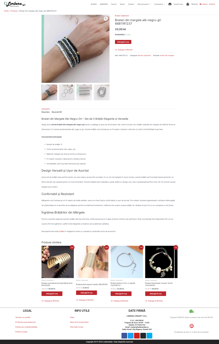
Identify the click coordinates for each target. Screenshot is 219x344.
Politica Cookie (21, 332)
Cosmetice (158, 4)
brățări (61, 231)
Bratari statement (122, 16)
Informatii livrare (76, 327)
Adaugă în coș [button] (52, 294)
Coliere (131, 4)
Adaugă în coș (123, 42)
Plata (72, 317)
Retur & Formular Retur (79, 322)
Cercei (113, 4)
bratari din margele (167, 55)
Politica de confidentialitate (26, 327)
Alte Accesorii (143, 4)
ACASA (94, 4)
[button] (106, 19)
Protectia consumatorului (25, 322)
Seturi (122, 4)
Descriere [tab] (46, 112)
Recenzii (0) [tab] (57, 112)
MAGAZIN (104, 4)
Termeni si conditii (22, 317)
